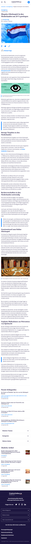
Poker (15, 395)
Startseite (3, 6)
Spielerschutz (21, 395)
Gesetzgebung (9, 6)
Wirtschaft (6, 397)
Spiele (17, 395)
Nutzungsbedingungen (7, 529)
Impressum (4, 538)
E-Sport (2, 414)
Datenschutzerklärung (6, 532)
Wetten (2, 397)
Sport (26, 395)
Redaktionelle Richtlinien (7, 535)
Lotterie (11, 395)
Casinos (2, 395)
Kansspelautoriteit (5, 70)
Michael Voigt (6, 19)
